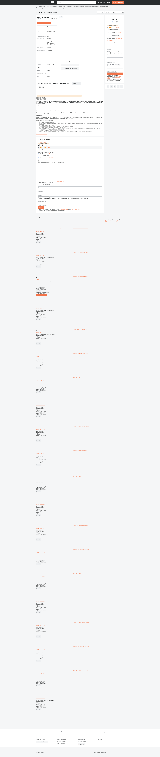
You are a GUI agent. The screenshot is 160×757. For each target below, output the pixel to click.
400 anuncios (44, 144)
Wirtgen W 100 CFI (40, 480)
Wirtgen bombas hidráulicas (111, 220)
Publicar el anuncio (41, 294)
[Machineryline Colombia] (42, 2)
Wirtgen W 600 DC (40, 698)
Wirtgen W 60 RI (40, 380)
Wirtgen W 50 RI (40, 308)
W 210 (48, 29)
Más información (110, 40)
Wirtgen (48, 26)
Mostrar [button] (46, 153)
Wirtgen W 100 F (40, 279)
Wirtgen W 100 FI (40, 255)
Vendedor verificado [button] (43, 143)
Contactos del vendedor (40, 739)
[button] (99, 12)
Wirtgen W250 (39, 332)
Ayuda (37, 737)
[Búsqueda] (58, 2)
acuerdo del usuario (76, 209)
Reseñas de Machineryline (62, 741)
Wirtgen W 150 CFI (40, 504)
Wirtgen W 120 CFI (40, 405)
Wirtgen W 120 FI (40, 356)
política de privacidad (64, 209)
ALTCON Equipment (42, 142)
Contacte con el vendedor (44, 22)
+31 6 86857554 (51, 153)
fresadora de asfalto (51, 31)
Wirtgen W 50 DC (40, 673)
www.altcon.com (41, 158)
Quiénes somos (39, 734)
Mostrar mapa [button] (59, 171)
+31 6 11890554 (50, 157)
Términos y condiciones (61, 734)
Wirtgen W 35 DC (40, 231)
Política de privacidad (61, 737)
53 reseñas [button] (48, 147)
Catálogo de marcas (61, 743)
